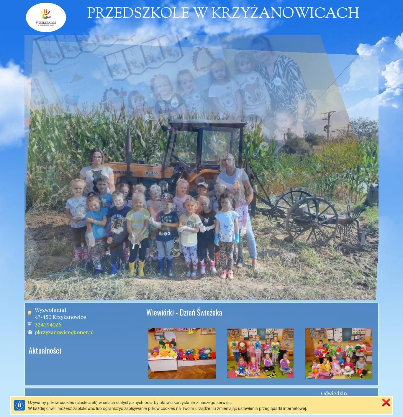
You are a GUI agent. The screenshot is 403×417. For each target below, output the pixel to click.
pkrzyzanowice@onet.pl (64, 332)
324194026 (48, 324)
